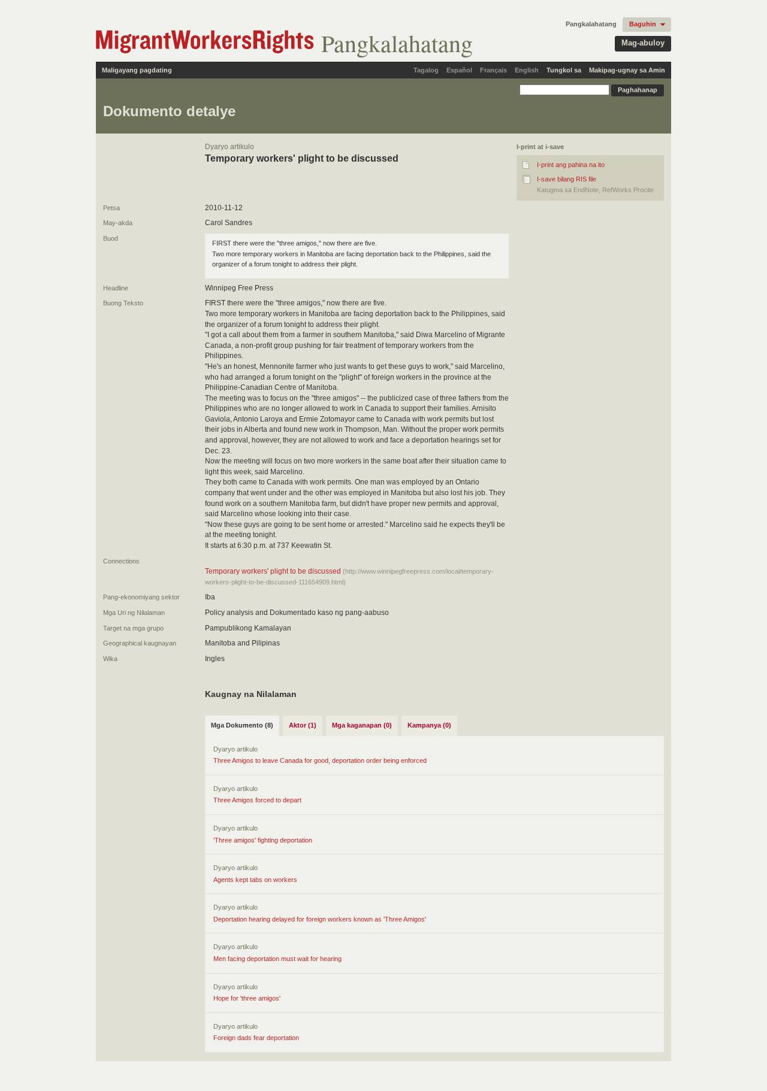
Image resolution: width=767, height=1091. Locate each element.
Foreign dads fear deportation (256, 1037)
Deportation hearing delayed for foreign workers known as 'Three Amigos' (319, 919)
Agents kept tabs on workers (255, 879)
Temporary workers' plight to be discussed (274, 571)
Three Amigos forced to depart (257, 800)
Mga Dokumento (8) (242, 725)
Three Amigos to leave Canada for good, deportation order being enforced (320, 760)
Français (493, 70)
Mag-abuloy (643, 42)
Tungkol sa (563, 70)
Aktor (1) (302, 725)
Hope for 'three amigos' (246, 998)
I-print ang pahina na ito (571, 164)
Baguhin (642, 24)
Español (459, 70)
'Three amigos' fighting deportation (262, 840)
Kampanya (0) (429, 725)
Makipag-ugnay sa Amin (627, 70)
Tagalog (426, 70)
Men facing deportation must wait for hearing (277, 958)
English (527, 70)
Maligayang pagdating (137, 70)
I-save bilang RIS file (566, 179)
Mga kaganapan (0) (362, 725)
